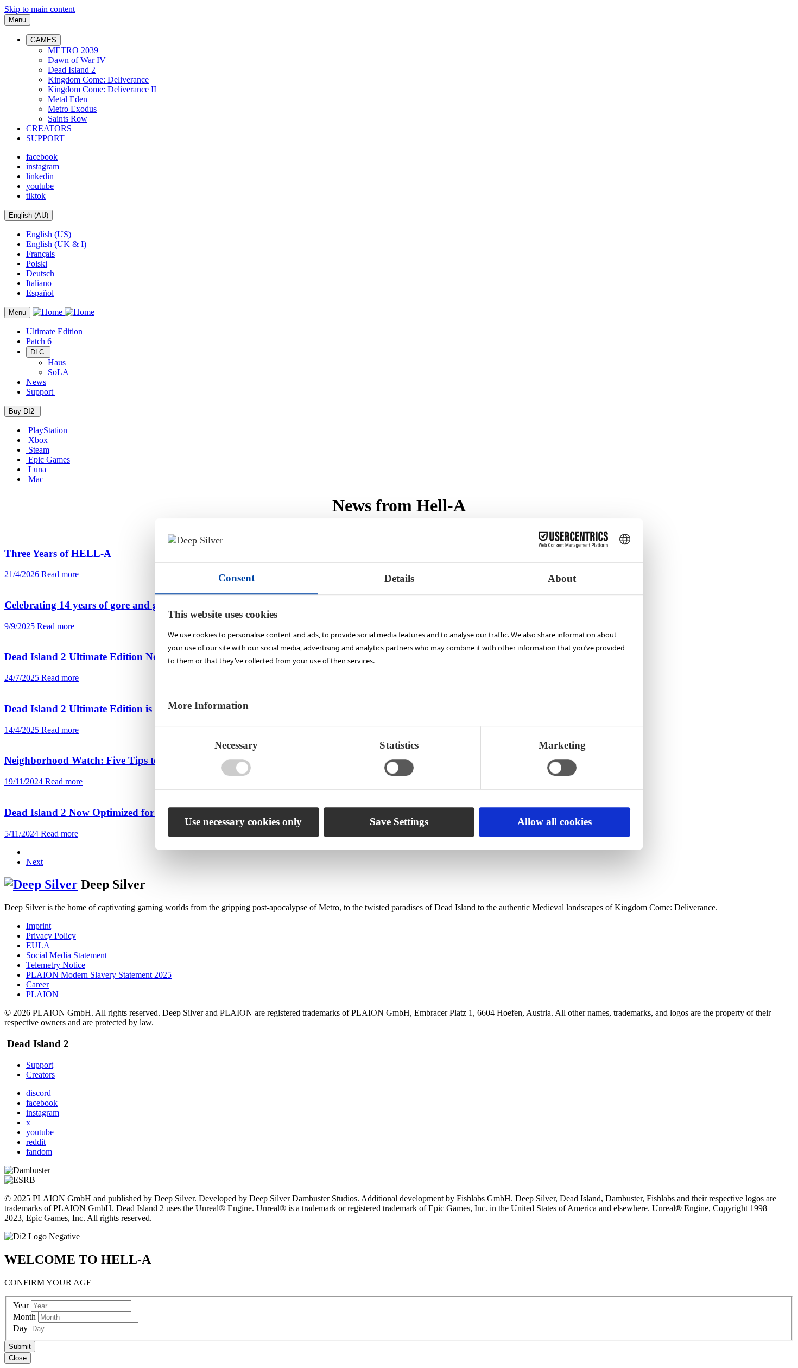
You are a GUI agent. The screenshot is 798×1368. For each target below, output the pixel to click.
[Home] (63, 311)
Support (39, 1064)
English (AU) (28, 215)
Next (34, 861)
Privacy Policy (51, 935)
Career (37, 984)
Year (22, 1305)
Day (21, 1328)
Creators (40, 1074)
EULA (38, 945)
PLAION (42, 994)
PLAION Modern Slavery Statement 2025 (99, 974)
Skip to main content (39, 9)
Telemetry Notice (55, 965)
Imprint (38, 925)
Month (25, 1316)
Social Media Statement (66, 955)
